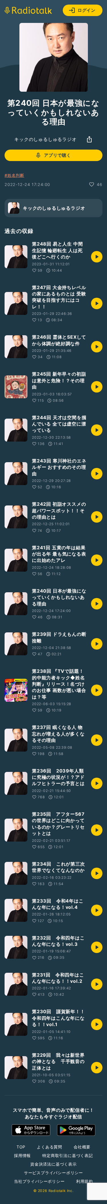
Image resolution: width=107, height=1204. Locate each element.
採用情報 (22, 1155)
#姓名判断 (14, 175)
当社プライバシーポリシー (39, 1181)
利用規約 (84, 1181)
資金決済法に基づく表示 (53, 1164)
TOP (21, 1146)
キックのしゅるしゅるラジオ (45, 139)
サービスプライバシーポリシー (53, 1172)
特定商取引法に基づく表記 (67, 1155)
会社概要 (82, 1146)
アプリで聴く (57, 155)
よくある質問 (49, 1146)
